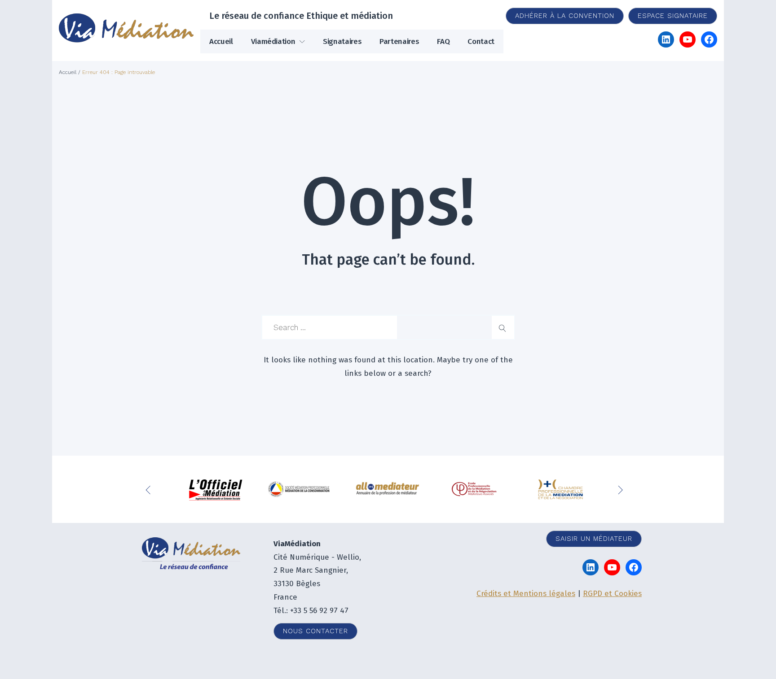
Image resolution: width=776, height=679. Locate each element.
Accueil (221, 41)
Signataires (342, 41)
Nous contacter (315, 631)
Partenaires (399, 41)
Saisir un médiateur (594, 539)
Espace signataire (673, 16)
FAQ (443, 41)
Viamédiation (273, 41)
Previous (150, 489)
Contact (480, 41)
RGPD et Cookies (612, 593)
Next (621, 489)
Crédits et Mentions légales (525, 593)
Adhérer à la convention (564, 16)
